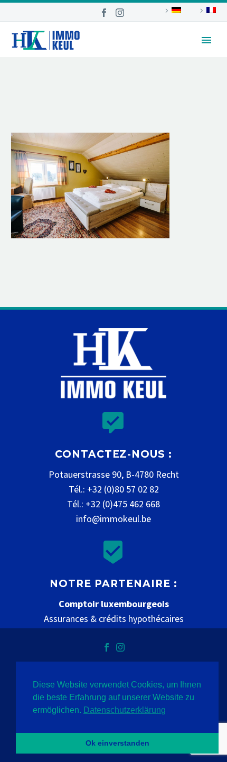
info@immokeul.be (113, 519)
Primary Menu (206, 40)
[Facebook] (104, 12)
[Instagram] (120, 12)
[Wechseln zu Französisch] (206, 10)
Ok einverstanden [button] (117, 743)
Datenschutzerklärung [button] (124, 709)
